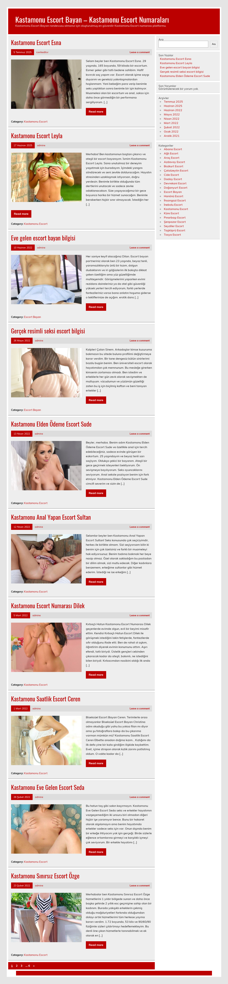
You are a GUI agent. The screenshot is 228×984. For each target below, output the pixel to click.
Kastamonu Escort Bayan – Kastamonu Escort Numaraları (92, 19)
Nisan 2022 (171, 118)
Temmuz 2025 (173, 101)
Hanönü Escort (173, 196)
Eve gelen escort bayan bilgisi (43, 237)
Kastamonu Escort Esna (36, 42)
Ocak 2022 (171, 131)
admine (41, 145)
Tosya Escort (172, 234)
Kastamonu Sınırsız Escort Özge (45, 875)
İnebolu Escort (173, 204)
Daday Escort (173, 179)
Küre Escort (171, 213)
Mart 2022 (171, 123)
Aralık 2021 (172, 135)
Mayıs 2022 (172, 114)
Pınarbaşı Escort (175, 217)
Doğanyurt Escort (175, 187)
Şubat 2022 (172, 127)
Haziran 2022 (173, 110)
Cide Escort (171, 174)
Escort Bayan (32, 317)
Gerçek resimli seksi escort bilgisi (48, 330)
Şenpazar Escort (175, 222)
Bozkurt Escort (173, 166)
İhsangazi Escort (175, 200)
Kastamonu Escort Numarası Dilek (47, 605)
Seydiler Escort (174, 226)
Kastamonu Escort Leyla (36, 135)
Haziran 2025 (173, 106)
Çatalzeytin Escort (176, 170)
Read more (96, 111)
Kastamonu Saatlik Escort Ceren (45, 698)
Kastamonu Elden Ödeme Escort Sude (51, 423)
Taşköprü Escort (174, 230)
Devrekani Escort (175, 183)
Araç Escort (171, 157)
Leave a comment (140, 52)
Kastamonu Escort (35, 121)
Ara (161, 39)
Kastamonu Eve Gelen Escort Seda (47, 787)
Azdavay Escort (174, 162)
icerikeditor (42, 52)
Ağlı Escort (171, 153)
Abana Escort (173, 149)
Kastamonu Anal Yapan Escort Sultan (51, 517)
